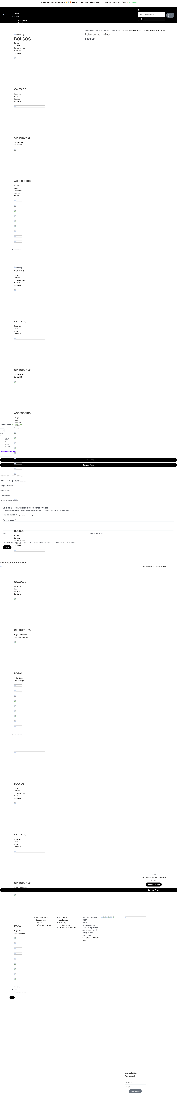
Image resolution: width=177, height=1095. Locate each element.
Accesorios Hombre (24, 261)
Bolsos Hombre (23, 253)
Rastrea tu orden (20, 992)
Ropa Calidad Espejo (25, 493)
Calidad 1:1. (18, 734)
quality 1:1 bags (161, 30)
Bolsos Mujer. (150, 30)
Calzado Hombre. (24, 256)
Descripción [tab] (4, 476)
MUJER (16, 16)
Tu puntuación (10, 515)
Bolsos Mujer (22, 20)
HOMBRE (17, 249)
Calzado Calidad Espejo (26, 488)
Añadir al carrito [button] (154, 884)
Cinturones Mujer (24, 25)
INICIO (16, 14)
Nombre (6, 533)
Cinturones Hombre (24, 258)
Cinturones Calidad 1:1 (25, 743)
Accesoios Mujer (23, 28)
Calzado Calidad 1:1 (24, 741)
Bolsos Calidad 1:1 (24, 738)
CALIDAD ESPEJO (20, 482)
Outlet (16, 989)
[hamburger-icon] (135, 14)
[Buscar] (141, 19)
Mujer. (139, 30)
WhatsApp (133, 2)
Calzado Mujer (23, 23)
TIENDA (17, 987)
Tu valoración (9, 520)
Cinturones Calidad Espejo (27, 491)
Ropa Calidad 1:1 (24, 746)
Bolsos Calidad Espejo (25, 485)
